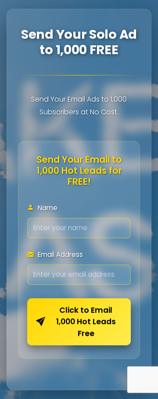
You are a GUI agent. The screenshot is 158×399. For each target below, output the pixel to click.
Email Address (59, 254)
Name (46, 207)
